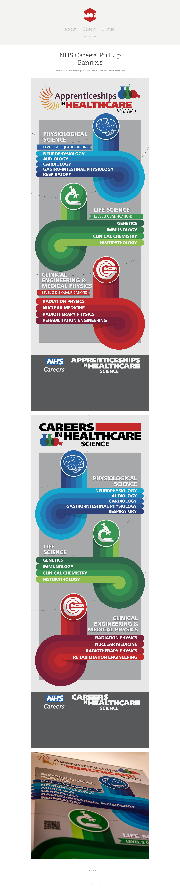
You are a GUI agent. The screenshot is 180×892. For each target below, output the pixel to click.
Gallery (89, 29)
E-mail (109, 29)
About (70, 29)
